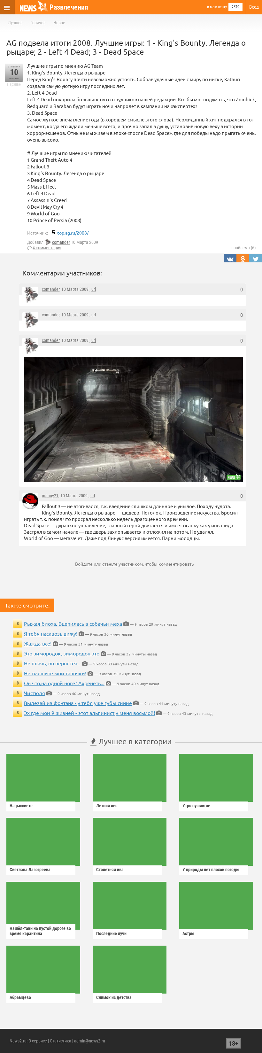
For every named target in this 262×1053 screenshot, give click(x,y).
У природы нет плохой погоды (210, 869)
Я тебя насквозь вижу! (50, 633)
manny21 (50, 495)
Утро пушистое (196, 805)
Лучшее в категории (134, 741)
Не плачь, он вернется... (52, 663)
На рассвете (21, 805)
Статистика (60, 1040)
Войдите (84, 564)
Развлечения (69, 7)
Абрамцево (20, 997)
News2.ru (18, 1040)
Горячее (38, 22)
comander (61, 242)
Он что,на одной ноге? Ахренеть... (64, 683)
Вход (254, 7)
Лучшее (15, 22)
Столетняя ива (110, 869)
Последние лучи (111, 933)
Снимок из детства (114, 997)
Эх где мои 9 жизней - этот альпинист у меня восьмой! (89, 712)
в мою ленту (217, 7)
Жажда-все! (37, 643)
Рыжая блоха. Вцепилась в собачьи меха (73, 623)
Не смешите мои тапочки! (55, 673)
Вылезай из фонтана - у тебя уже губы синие (78, 703)
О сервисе (37, 1040)
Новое (59, 22)
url (93, 289)
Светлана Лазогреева (30, 869)
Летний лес (106, 805)
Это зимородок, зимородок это (61, 653)
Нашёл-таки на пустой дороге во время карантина (40, 931)
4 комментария (47, 247)
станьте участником (122, 564)
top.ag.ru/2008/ (73, 233)
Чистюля (34, 693)
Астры (188, 933)
